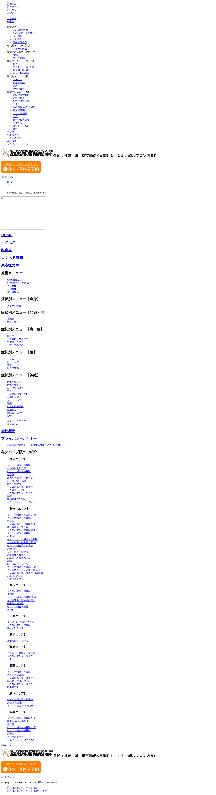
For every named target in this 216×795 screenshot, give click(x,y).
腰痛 (15, 85)
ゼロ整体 (17, 36)
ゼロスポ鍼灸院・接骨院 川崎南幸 (25, 573)
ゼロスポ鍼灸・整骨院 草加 (21, 597)
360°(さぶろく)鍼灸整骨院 (20, 622)
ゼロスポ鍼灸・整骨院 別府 (21, 718)
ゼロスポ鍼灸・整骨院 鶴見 (21, 530)
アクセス (11, 18)
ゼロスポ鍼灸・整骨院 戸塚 (21, 514)
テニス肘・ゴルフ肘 (23, 67)
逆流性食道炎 (20, 98)
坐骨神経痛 (19, 88)
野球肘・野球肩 (21, 70)
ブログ (10, 132)
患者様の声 (13, 135)
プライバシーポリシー (19, 144)
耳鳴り (16, 55)
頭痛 (15, 116)
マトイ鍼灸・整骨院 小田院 (21, 542)
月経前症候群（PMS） (24, 107)
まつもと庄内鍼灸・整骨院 (21, 653)
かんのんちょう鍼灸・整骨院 (22, 539)
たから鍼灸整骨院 (16, 468)
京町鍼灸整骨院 (15, 555)
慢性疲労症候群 (21, 126)
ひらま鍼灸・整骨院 (17, 563)
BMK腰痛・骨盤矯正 (24, 33)
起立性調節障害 (21, 101)
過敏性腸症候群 (21, 95)
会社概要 (11, 141)
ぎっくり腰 (19, 82)
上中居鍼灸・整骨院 (17, 640)
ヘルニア (17, 79)
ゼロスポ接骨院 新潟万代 (20, 705)
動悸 (15, 129)
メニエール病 (20, 113)
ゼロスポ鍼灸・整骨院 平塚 (21, 566)
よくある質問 (14, 138)
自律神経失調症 (21, 119)
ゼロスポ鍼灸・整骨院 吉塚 (21, 727)
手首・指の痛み (21, 73)
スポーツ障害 (20, 48)
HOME (10, 182)
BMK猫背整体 (20, 30)
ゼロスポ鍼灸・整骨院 (19, 465)
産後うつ (17, 122)
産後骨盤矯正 (20, 42)
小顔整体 (17, 39)
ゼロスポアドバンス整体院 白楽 (24, 570)
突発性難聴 (19, 58)
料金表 (10, 21)
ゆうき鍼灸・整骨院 (17, 527)
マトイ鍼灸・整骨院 (17, 551)
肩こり (16, 64)
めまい (16, 104)
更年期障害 (19, 110)
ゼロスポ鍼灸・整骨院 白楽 (21, 524)
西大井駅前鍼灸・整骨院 (20, 477)
